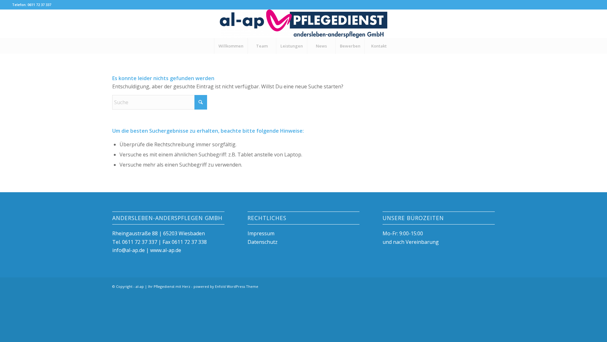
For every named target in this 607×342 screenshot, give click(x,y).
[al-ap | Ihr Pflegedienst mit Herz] (303, 24)
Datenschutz (263, 241)
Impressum (261, 233)
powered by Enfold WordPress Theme (225, 286)
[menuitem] (231, 46)
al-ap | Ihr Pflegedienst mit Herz (163, 286)
